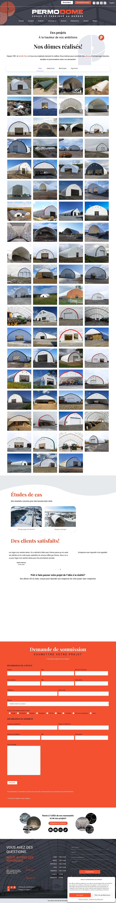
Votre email (61, 690)
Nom (42, 670)
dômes (88, 56)
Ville (42, 680)
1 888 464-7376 (30, 878)
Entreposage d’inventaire (26, 529)
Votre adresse (11, 680)
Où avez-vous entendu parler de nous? (18, 711)
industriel (51, 68)
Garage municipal (60, 529)
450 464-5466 (30, 870)
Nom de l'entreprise (81, 670)
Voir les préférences (102, 895)
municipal (63, 68)
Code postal (78, 680)
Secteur (9, 700)
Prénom (9, 670)
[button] (8, 558)
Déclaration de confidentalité (96, 899)
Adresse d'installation (13, 734)
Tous (40, 68)
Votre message (11, 744)
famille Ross (23, 56)
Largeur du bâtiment (64, 724)
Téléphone (10, 690)
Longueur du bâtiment (13, 724)
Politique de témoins (83, 899)
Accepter (80, 895)
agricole (74, 68)
